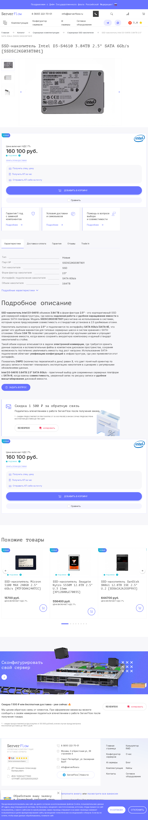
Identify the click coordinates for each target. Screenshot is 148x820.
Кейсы (129, 768)
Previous (21, 92)
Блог (128, 762)
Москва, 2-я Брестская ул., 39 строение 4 (76, 752)
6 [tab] (81, 623)
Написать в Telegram (108, 23)
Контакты (111, 773)
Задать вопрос (18, 387)
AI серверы (112, 762)
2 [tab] (70, 623)
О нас (129, 754)
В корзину (75, 190)
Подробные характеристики (18, 290)
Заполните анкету (71, 793)
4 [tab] (75, 623)
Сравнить (76, 200)
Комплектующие (19, 23)
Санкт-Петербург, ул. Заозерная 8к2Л (77, 760)
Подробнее (12, 225)
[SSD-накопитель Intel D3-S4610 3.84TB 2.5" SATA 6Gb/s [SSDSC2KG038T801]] (70, 92)
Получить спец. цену (23, 168)
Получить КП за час (22, 174)
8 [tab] (86, 623)
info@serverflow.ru (72, 13)
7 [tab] (83, 623)
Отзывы (71, 243)
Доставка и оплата (36, 243)
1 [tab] (65, 623)
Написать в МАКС (118, 23)
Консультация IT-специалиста (96, 14)
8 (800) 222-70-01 (42, 13)
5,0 (135, 22)
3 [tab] (73, 623)
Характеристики (12, 243)
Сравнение (128, 14)
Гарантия (56, 243)
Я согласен (116, 810)
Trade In (85, 243)
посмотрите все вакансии (102, 793)
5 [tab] (78, 623)
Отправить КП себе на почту (27, 180)
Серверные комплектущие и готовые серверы (20, 750)
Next (119, 92)
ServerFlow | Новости (78, 775)
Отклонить (137, 810)
